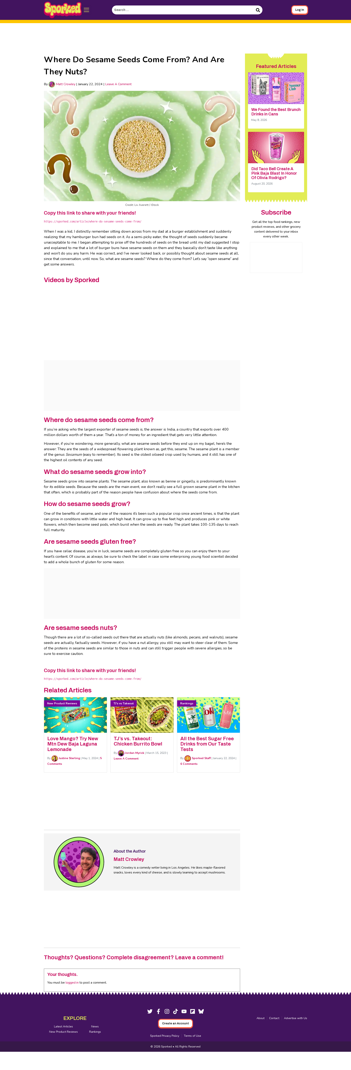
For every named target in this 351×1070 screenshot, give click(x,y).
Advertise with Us (295, 1018)
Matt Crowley (65, 84)
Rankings (95, 1032)
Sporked (167, 1047)
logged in (72, 982)
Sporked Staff (201, 758)
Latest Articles (63, 1026)
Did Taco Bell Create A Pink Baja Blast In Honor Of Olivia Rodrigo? (274, 173)
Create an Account (175, 1023)
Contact (274, 1018)
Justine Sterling (69, 758)
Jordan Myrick (134, 753)
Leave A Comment (118, 84)
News (95, 1026)
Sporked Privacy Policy (164, 1036)
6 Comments (188, 764)
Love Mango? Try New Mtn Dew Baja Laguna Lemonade (72, 744)
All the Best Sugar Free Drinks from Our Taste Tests (207, 744)
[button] (86, 9)
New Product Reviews (63, 1032)
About (260, 1018)
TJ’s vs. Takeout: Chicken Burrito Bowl (138, 741)
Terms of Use (192, 1036)
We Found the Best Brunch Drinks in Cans (276, 111)
